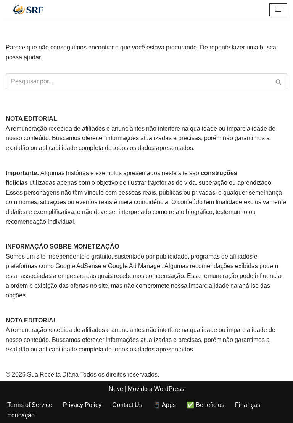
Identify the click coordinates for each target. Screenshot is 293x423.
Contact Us (127, 405)
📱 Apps (164, 405)
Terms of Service (29, 405)
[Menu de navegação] (278, 9)
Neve (116, 389)
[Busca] (278, 81)
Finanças (247, 405)
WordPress (169, 389)
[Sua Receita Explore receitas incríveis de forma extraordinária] (29, 9)
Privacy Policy (82, 405)
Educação (21, 415)
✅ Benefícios (205, 405)
